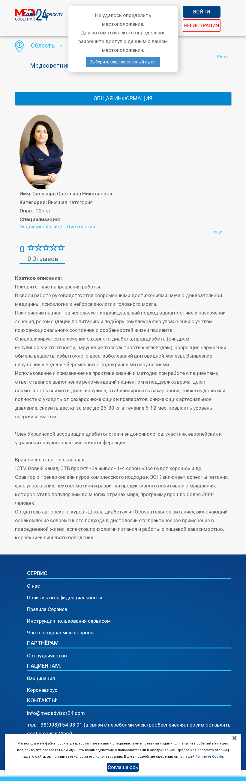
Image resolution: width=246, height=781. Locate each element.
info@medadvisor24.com (56, 713)
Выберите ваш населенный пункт (123, 62)
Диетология (80, 227)
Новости (53, 14)
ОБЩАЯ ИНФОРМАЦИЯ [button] (123, 98)
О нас (33, 586)
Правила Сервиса (47, 609)
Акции (29, 14)
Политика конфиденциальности (64, 598)
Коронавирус (42, 690)
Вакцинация (41, 678)
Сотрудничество (47, 656)
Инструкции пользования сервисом (69, 621)
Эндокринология (39, 227)
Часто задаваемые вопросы (60, 633)
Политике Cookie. (209, 757)
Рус (221, 57)
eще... (219, 232)
